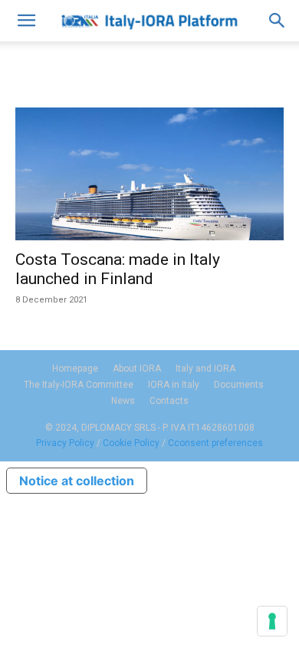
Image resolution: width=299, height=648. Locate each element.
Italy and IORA (205, 368)
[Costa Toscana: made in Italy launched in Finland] (149, 173)
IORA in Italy (173, 384)
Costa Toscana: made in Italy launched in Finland (117, 269)
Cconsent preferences (215, 443)
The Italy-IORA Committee (78, 384)
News (123, 400)
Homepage (75, 368)
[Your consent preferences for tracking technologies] (272, 621)
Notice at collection (76, 480)
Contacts (169, 400)
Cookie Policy (131, 443)
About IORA (137, 368)
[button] (26, 20)
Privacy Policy (65, 443)
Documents (239, 384)
